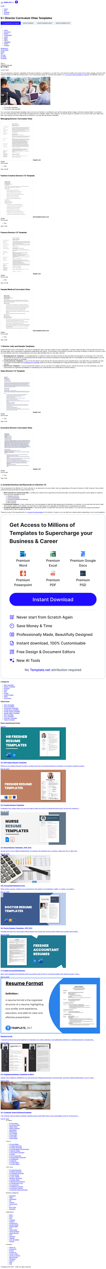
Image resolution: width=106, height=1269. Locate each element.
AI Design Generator (15, 1147)
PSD (10, 1235)
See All (3, 726)
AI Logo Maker (14, 1144)
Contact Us (12, 1252)
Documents (7, 698)
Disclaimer (12, 1259)
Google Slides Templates (11, 713)
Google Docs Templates (11, 710)
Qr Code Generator (15, 1170)
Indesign (11, 1238)
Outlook (11, 1221)
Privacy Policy (13, 1254)
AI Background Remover (17, 1181)
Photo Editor (13, 1135)
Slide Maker (13, 1130)
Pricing (11, 1250)
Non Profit (12, 1207)
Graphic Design (9, 695)
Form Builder (13, 1133)
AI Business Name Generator (18, 1190)
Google (6, 693)
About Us (12, 1247)
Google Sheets (13, 1225)
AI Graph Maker (14, 1164)
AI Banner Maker (14, 1151)
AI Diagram (12, 1161)
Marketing (12, 1196)
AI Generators (13, 1123)
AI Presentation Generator (17, 1157)
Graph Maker (13, 1138)
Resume (6, 14)
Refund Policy (13, 1257)
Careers (11, 1260)
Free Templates (14, 1240)
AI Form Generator (15, 1156)
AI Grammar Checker (16, 1188)
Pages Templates (9, 720)
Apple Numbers (14, 1231)
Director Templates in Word (44, 23)
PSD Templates (9, 716)
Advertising (12, 1199)
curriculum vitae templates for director (77, 75)
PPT (10, 1218)
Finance (11, 1202)
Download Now (5, 172)
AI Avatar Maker (14, 1180)
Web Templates (9, 685)
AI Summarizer (14, 1185)
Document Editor (14, 1125)
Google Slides (13, 1226)
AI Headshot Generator (16, 1173)
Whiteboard (13, 1132)
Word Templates (9, 705)
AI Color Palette (14, 1176)
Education (12, 1209)
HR (10, 1201)
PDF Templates (9, 715)
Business (7, 12)
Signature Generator (15, 1178)
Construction (13, 1204)
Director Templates (28, 23)
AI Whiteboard (13, 1159)
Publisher (12, 1220)
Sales (11, 1197)
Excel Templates (9, 706)
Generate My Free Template (11, 23)
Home (6, 9)
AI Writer (12, 1154)
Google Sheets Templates (12, 711)
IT (10, 1206)
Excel (5, 690)
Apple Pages (13, 1230)
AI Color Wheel (14, 1175)
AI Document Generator (17, 1152)
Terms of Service (14, 1255)
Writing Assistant (14, 1128)
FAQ (10, 1264)
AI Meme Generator (15, 1172)
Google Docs (13, 1223)
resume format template (35, 512)
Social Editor (13, 1136)
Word (11, 1215)
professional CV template (31, 362)
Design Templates (9, 687)
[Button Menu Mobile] (2, 3)
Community (12, 1249)
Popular (11, 1241)
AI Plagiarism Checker (16, 1186)
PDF (10, 1228)
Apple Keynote (14, 1233)
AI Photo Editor (14, 1162)
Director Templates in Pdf (63, 23)
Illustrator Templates (10, 718)
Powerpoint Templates (11, 708)
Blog (5, 10)
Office (6, 696)
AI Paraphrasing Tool (16, 1183)
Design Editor (13, 1127)
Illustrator (12, 1236)
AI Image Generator (15, 1146)
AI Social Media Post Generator (19, 1149)
